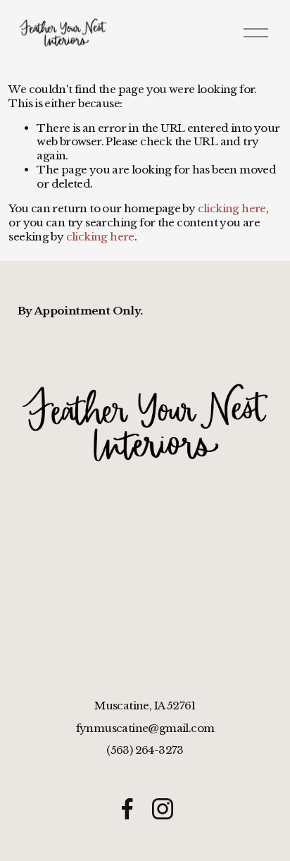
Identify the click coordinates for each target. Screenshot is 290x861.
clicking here (232, 208)
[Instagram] (162, 809)
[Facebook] (127, 809)
